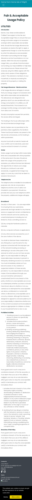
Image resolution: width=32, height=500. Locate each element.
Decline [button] (6, 497)
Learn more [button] (6, 492)
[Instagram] (5, 471)
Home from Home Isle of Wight (14, 2)
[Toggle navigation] (3, 5)
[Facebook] (2, 471)
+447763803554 (8, 467)
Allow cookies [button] (16, 497)
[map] (4, 481)
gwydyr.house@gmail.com (13, 465)
